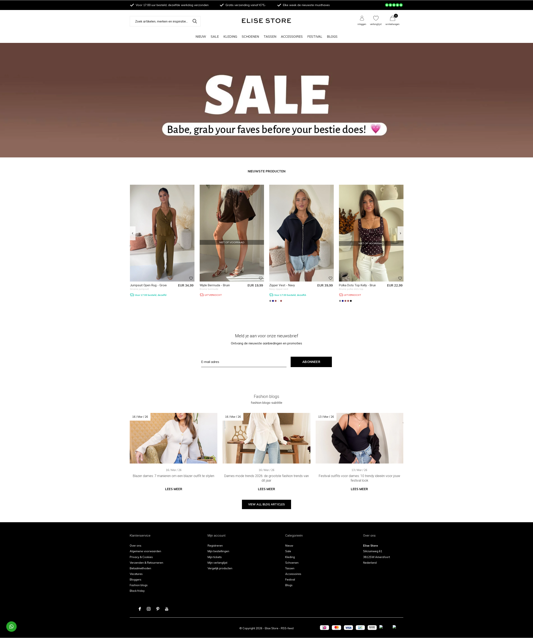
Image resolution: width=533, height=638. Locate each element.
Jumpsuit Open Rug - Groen (149, 285)
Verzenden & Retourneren (146, 562)
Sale (215, 37)
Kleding (230, 37)
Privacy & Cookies (141, 557)
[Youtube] (166, 608)
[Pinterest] (157, 608)
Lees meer (173, 489)
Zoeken (194, 21)
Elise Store (271, 628)
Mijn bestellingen (218, 551)
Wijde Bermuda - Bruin (215, 285)
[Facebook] (140, 608)
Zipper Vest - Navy (282, 285)
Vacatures (136, 574)
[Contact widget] (11, 626)
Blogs (332, 37)
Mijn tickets (215, 557)
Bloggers (135, 579)
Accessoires (292, 37)
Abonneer (311, 362)
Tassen (270, 37)
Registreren (215, 545)
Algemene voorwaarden (145, 551)
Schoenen (250, 37)
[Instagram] (149, 608)
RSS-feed (287, 628)
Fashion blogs (139, 585)
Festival (314, 37)
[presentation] (133, 233)
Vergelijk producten (220, 568)
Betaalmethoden (140, 568)
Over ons (135, 545)
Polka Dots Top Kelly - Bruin (358, 285)
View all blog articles (266, 504)
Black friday (137, 590)
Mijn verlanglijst (217, 562)
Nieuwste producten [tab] (266, 171)
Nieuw (201, 37)
